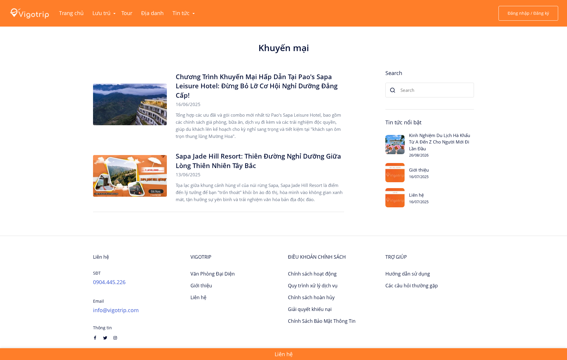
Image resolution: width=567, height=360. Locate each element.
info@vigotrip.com (116, 310)
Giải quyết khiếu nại (310, 309)
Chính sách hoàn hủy (311, 297)
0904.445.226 (109, 282)
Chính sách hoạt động (312, 274)
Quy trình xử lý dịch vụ (313, 285)
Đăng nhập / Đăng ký (528, 13)
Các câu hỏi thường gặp (411, 285)
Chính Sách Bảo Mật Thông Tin (322, 321)
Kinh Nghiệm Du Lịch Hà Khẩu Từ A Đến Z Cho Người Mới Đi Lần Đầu (439, 142)
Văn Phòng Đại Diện (212, 274)
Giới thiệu (419, 170)
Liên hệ (416, 195)
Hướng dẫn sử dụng (407, 274)
